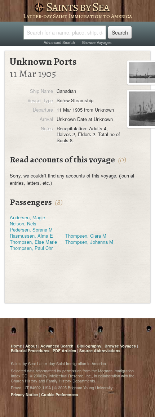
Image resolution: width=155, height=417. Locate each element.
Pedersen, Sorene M (31, 229)
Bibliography (89, 346)
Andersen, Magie (27, 217)
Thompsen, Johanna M (89, 241)
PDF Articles (64, 350)
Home (16, 346)
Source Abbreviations (99, 350)
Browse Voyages (97, 42)
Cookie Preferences (59, 394)
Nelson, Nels (23, 223)
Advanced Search (59, 42)
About (31, 346)
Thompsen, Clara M (85, 235)
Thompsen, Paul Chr (31, 248)
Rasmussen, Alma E (31, 235)
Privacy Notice (24, 394)
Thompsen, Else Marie (33, 241)
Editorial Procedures (30, 350)
